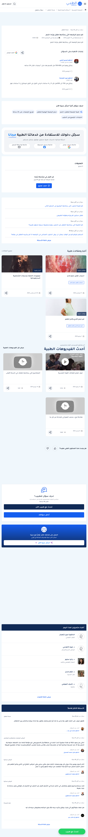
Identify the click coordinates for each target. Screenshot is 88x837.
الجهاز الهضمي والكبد (68, 662)
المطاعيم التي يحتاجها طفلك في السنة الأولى (23, 373)
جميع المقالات (7, 251)
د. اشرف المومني (68, 684)
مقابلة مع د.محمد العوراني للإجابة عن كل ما (66, 417)
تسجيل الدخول (6, 4)
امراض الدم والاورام (68, 650)
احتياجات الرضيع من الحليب (72, 117)
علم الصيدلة (7, 803)
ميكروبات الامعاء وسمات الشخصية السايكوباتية (26, 277)
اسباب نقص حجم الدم (75, 276)
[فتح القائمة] (84, 4)
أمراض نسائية (8, 760)
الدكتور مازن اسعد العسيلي (71, 752)
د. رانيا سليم (70, 659)
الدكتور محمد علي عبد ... (72, 731)
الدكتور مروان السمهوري (72, 774)
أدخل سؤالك (44, 514)
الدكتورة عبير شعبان (67, 634)
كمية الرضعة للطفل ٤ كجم (69, 112)
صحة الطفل (51, 10)
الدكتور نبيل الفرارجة (65, 78)
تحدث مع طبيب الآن (44, 506)
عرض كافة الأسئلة (44, 240)
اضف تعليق (42, 185)
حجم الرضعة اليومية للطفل (47, 112)
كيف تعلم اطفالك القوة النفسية (70, 373)
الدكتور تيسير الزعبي (66, 60)
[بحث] (14, 4)
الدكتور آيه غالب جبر (73, 817)
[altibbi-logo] (74, 4)
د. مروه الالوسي (69, 647)
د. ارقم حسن (70, 671)
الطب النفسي (70, 637)
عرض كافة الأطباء (44, 697)
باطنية (73, 687)
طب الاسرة (71, 674)
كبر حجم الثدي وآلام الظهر (74, 319)
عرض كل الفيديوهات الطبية (13, 348)
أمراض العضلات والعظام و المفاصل (14, 738)
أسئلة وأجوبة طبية (64, 10)
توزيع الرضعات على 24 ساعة (23, 112)
